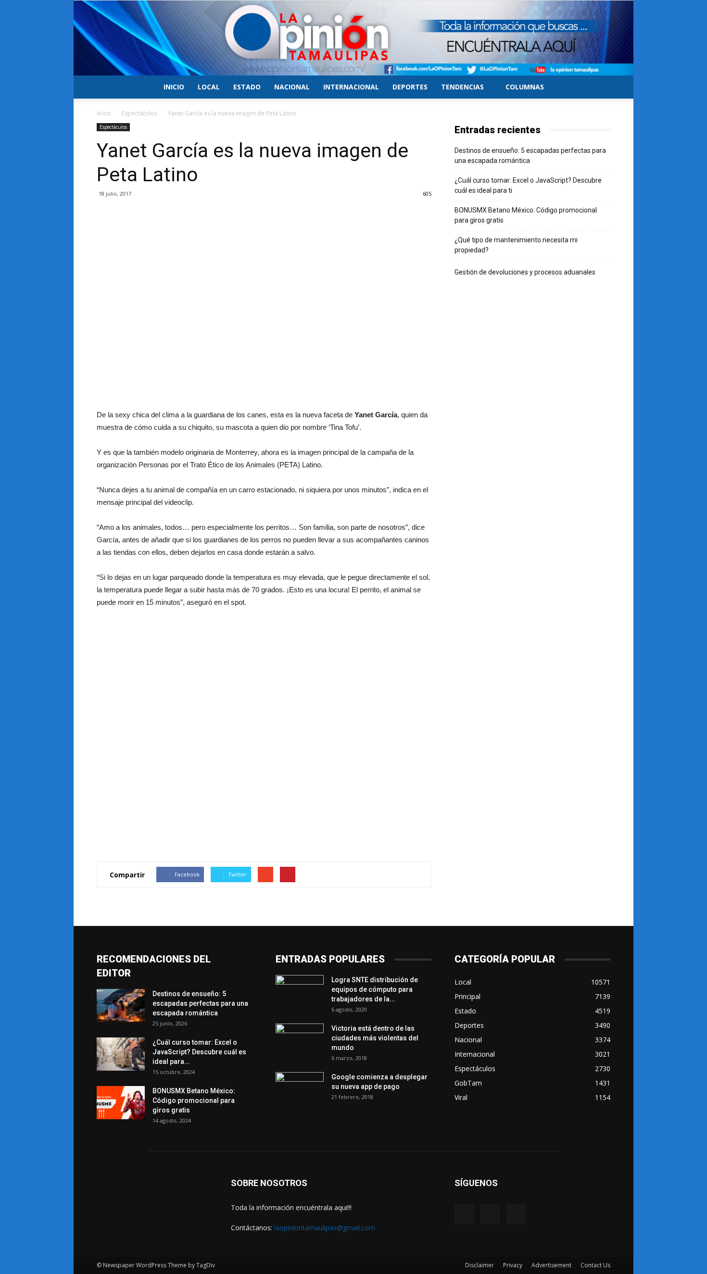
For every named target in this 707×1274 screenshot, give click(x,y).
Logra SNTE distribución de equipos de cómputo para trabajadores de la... (374, 989)
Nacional (292, 86)
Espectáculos (139, 113)
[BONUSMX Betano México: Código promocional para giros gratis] (121, 1102)
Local (209, 86)
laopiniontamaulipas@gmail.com (324, 1227)
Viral (460, 1097)
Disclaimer (479, 1265)
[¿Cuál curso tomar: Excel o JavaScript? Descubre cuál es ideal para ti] (121, 1054)
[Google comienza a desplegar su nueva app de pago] (300, 1089)
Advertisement (551, 1265)
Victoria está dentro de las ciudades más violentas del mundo (374, 1037)
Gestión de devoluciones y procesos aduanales (524, 272)
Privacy (512, 1265)
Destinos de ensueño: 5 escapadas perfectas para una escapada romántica (530, 155)
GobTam (468, 1082)
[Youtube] (516, 1214)
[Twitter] (490, 1214)
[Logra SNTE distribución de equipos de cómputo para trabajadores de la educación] (300, 992)
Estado (247, 86)
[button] (598, 87)
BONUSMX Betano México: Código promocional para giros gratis (525, 215)
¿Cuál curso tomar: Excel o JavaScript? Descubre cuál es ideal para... (199, 1051)
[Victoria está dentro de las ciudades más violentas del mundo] (300, 1040)
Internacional (351, 86)
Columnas (524, 86)
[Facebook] (464, 1214)
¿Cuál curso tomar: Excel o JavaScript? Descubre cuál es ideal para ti (528, 185)
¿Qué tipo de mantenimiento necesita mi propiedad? (516, 245)
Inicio (174, 86)
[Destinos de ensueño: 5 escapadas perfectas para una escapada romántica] (121, 1005)
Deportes (410, 86)
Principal (467, 996)
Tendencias (462, 86)
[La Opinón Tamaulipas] (353, 37)
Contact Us (595, 1265)
